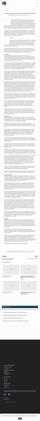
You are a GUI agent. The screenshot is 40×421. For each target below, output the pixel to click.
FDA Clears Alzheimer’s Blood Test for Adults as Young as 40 (13, 318)
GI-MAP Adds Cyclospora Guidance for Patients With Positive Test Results (15, 315)
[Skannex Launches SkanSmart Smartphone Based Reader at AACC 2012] (29, 269)
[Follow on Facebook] (5, 394)
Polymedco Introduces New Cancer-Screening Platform (28, 293)
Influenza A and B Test (8, 292)
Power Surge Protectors (23, 15)
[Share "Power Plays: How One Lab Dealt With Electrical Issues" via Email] (20, 252)
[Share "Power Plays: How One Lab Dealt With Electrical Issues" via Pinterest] (13, 252)
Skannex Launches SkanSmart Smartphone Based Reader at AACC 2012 (28, 277)
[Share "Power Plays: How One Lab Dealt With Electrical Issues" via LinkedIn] (16, 252)
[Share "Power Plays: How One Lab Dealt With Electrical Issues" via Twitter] (11, 252)
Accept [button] (20, 418)
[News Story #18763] (11, 269)
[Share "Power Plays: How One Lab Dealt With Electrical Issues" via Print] (22, 252)
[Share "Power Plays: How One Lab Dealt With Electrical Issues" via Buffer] (18, 252)
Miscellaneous (16, 15)
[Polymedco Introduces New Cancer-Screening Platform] (29, 286)
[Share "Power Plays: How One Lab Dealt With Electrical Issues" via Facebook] (9, 252)
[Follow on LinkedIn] (9, 394)
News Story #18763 (7, 276)
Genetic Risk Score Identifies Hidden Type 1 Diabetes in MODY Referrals (15, 312)
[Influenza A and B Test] (11, 286)
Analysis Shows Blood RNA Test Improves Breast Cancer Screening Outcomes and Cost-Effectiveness (20, 309)
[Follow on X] (7, 394)
